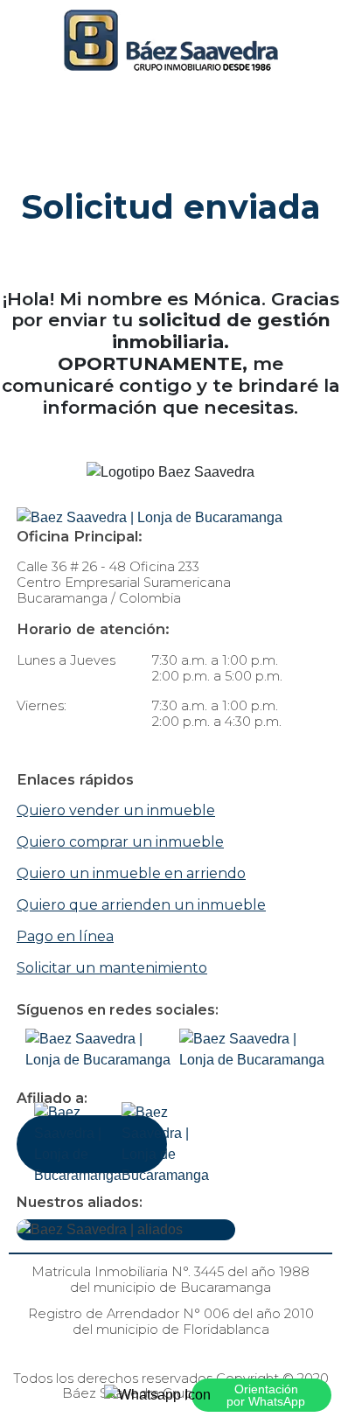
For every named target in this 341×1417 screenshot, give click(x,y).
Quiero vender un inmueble (116, 810)
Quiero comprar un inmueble (120, 842)
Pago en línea (65, 936)
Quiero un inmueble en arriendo (131, 873)
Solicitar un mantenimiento (112, 968)
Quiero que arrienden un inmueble (141, 905)
